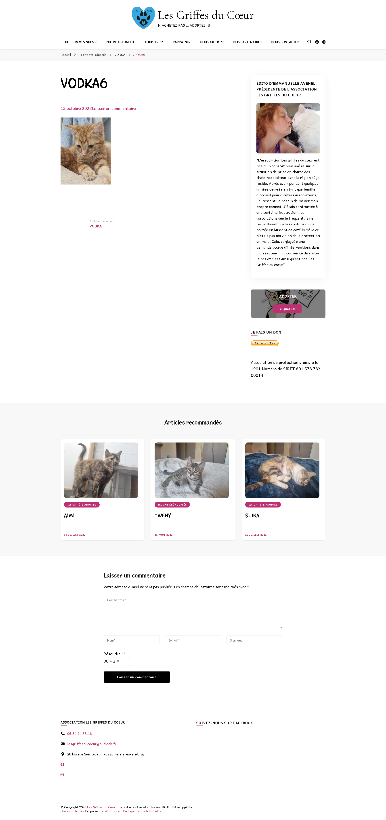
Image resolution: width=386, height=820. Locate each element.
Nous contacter (285, 41)
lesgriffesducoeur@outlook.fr (91, 744)
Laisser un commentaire (114, 108)
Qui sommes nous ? (81, 41)
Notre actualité (121, 41)
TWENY (163, 515)
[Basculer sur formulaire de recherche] (309, 42)
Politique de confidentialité (142, 810)
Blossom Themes (72, 810)
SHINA (252, 515)
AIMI (69, 515)
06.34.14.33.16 (79, 733)
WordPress (113, 810)
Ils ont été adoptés (92, 54)
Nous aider (209, 41)
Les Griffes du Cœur (206, 15)
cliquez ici (287, 308)
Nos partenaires (247, 41)
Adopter (152, 41)
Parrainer (182, 41)
